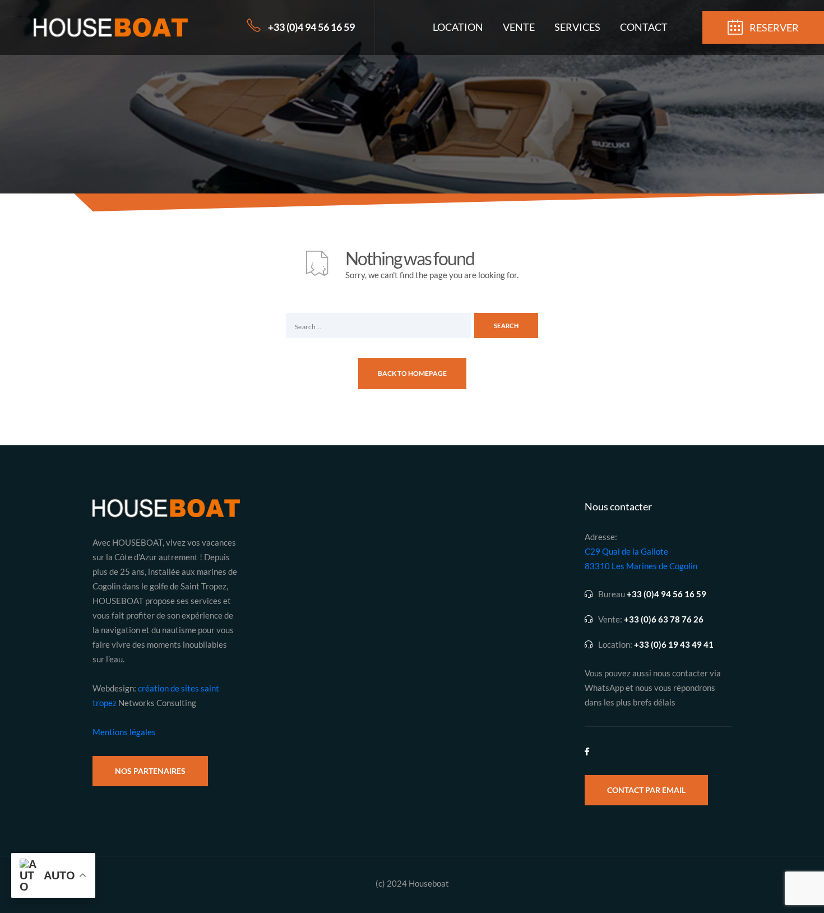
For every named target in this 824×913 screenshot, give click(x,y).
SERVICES (577, 27)
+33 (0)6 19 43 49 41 (674, 644)
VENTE (519, 27)
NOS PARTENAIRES (150, 771)
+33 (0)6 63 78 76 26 (663, 619)
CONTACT (644, 27)
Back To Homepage (412, 373)
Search (506, 325)
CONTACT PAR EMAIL (646, 790)
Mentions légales (124, 732)
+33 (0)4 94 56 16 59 (311, 27)
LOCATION (458, 27)
